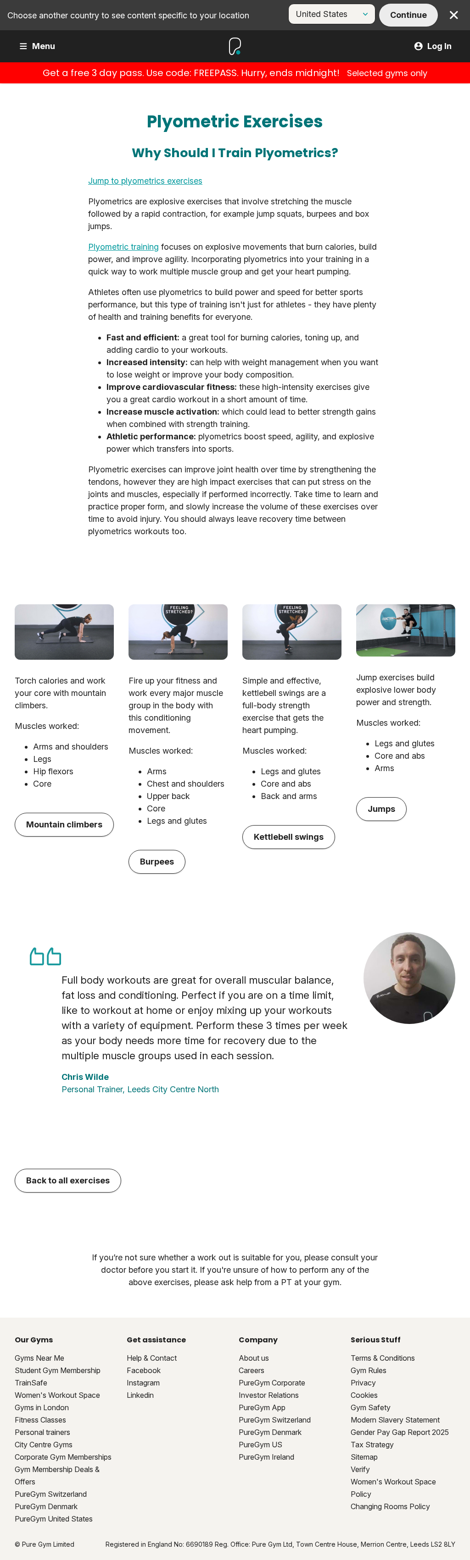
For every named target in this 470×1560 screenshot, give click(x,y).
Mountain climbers (64, 824)
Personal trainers (42, 1432)
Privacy (363, 1382)
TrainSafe (31, 1382)
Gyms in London (42, 1407)
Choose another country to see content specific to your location (128, 15)
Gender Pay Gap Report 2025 (400, 1432)
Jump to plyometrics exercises (145, 181)
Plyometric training (123, 247)
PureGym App (262, 1407)
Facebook (144, 1370)
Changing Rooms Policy (390, 1506)
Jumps (381, 809)
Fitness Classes (40, 1419)
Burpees (157, 861)
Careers (251, 1370)
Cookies (364, 1395)
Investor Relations (269, 1395)
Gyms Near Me (39, 1358)
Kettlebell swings (289, 837)
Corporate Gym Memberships (63, 1456)
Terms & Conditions (383, 1358)
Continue (408, 15)
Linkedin (140, 1395)
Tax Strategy (372, 1444)
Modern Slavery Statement (395, 1419)
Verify (360, 1469)
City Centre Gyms (44, 1444)
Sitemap (364, 1456)
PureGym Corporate (272, 1382)
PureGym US (260, 1444)
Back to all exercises (68, 1180)
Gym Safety (371, 1407)
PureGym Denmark (46, 1506)
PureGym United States (54, 1518)
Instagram (143, 1382)
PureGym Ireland (266, 1456)
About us (254, 1358)
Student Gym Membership (58, 1370)
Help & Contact (152, 1358)
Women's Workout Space (57, 1395)
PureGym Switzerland (51, 1494)
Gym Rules (368, 1370)
